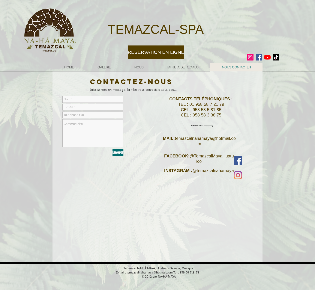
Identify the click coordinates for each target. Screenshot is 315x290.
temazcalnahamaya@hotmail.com (150, 272)
